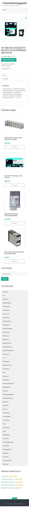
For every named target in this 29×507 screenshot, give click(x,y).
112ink (13, 56)
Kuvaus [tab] (4, 75)
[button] (26, 17)
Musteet (8, 65)
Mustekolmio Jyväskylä (8, 485)
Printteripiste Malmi (7, 479)
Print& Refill (4, 476)
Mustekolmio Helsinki (7, 482)
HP (10, 69)
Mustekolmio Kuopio (7, 488)
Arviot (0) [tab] (5, 79)
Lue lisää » (19, 97)
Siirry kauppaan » (8, 60)
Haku (4, 279)
